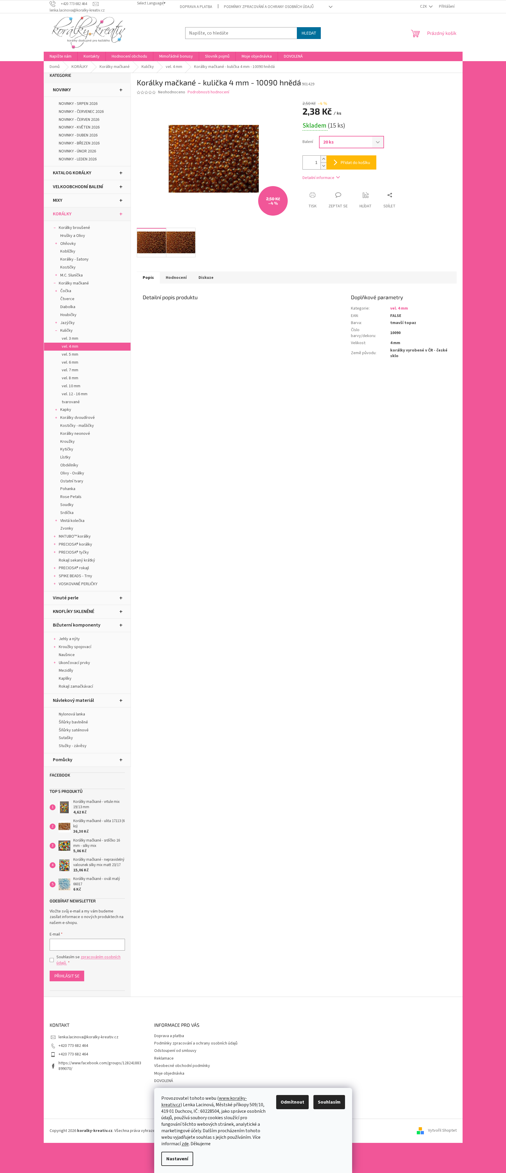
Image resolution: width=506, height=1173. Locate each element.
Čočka (65, 291)
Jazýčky (67, 323)
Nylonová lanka (72, 714)
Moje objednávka (169, 1073)
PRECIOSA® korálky (75, 544)
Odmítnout (292, 1102)
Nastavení (177, 1159)
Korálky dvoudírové (77, 418)
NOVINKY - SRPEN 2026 (78, 104)
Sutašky (66, 738)
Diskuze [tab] (206, 278)
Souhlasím (329, 1102)
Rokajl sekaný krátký (77, 560)
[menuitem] (60, 56)
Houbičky (68, 315)
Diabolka (67, 307)
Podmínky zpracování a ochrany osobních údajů (269, 6)
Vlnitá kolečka (72, 521)
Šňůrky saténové (74, 730)
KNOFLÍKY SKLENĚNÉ (73, 611)
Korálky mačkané (74, 283)
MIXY (57, 200)
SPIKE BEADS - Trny (75, 576)
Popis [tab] (148, 278)
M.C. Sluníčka (71, 275)
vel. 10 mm (71, 386)
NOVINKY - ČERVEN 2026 (79, 120)
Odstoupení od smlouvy (175, 1051)
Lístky (65, 457)
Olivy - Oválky (72, 473)
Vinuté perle (66, 598)
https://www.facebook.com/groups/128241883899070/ (99, 1066)
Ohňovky (68, 244)
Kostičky (68, 267)
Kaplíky (65, 678)
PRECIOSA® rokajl (74, 568)
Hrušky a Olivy (72, 236)
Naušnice (67, 655)
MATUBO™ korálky (75, 536)
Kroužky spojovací (75, 647)
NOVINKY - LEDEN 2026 (78, 159)
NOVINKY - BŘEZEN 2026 (79, 143)
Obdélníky (69, 465)
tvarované (71, 402)
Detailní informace (318, 178)
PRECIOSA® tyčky (74, 552)
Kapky (65, 410)
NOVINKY (62, 90)
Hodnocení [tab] (176, 278)
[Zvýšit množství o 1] (323, 159)
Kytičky (66, 449)
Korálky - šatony (74, 259)
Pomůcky (62, 759)
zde (185, 1144)
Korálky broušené (74, 228)
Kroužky (67, 442)
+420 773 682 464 (73, 1046)
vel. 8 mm (70, 378)
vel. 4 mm (70, 346)
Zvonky (66, 528)
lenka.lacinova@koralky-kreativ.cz (88, 1037)
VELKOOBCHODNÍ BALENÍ (78, 186)
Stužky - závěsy (73, 746)
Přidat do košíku (355, 162)
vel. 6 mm (70, 362)
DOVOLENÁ (163, 1081)
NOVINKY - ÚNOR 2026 (77, 151)
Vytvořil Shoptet (442, 1131)
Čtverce (67, 299)
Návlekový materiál (73, 700)
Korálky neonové (75, 434)
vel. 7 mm (70, 370)
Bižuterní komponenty (76, 625)
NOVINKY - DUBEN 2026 (78, 135)
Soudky (67, 505)
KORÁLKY (62, 214)
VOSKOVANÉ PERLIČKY (78, 584)
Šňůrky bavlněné (73, 722)
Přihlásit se (66, 975)
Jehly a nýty (69, 639)
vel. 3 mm (70, 338)
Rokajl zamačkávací (76, 686)
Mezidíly (66, 670)
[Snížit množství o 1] (323, 165)
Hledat (309, 32)
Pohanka (67, 489)
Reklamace (164, 1058)
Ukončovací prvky (74, 663)
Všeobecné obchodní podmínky (182, 1066)
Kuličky (66, 330)
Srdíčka (67, 513)
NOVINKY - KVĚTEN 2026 (79, 127)
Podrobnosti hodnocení (208, 92)
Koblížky (67, 251)
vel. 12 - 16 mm (74, 394)
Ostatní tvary (71, 481)
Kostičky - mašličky (77, 426)
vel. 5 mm (70, 354)
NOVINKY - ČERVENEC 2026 (81, 112)
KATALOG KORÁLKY (72, 173)
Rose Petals (71, 497)
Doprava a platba (196, 6)
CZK (424, 6)
